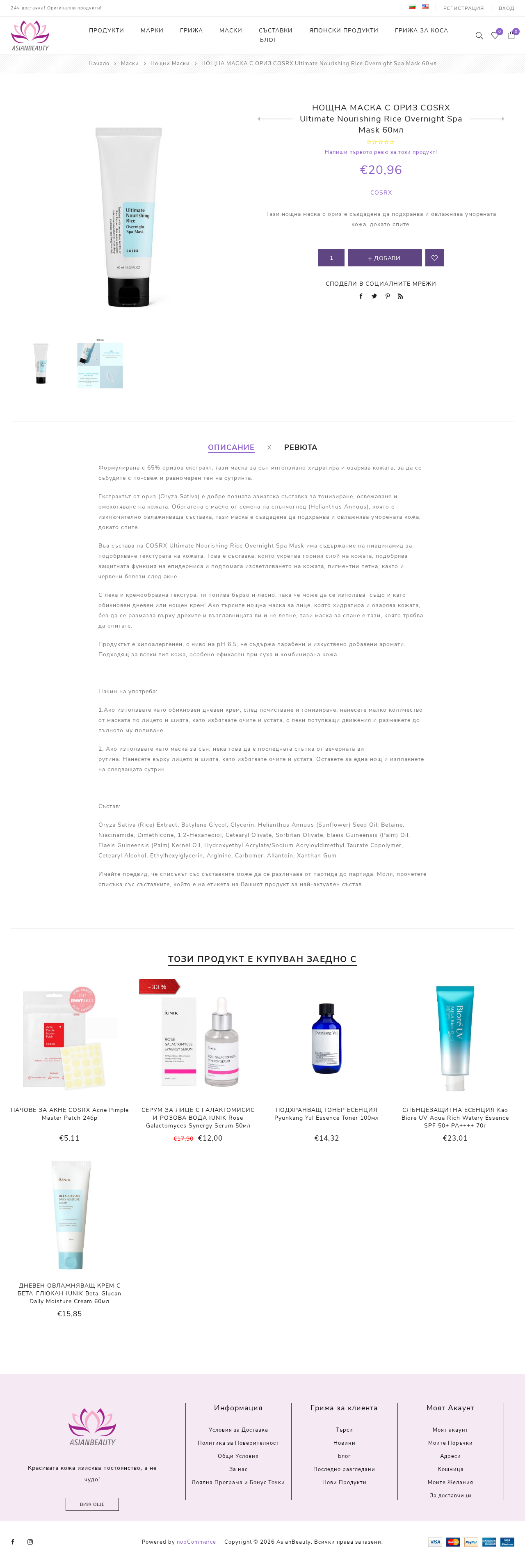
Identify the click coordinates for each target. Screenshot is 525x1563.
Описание (231, 447)
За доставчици (451, 1495)
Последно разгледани (344, 1469)
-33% (157, 987)
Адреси (450, 1456)
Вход (506, 8)
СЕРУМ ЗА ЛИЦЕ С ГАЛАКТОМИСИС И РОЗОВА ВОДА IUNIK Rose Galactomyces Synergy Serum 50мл (198, 1118)
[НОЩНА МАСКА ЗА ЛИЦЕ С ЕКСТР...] (487, 119)
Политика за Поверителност (238, 1443)
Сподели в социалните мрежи (381, 284)
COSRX (381, 193)
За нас (238, 1469)
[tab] (231, 447)
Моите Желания (450, 1482)
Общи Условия (238, 1456)
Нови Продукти (344, 1482)
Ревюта (300, 447)
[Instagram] (30, 1542)
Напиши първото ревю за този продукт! (381, 152)
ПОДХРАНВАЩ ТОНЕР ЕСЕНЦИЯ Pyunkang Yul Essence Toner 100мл (326, 1114)
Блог (344, 1456)
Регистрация (463, 8)
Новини (344, 1443)
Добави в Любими (69, 1038)
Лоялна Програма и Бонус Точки (238, 1482)
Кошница (451, 1469)
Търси (344, 1430)
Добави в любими (434, 257)
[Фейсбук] (13, 1542)
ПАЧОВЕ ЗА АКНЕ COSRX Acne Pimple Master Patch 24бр (70, 1114)
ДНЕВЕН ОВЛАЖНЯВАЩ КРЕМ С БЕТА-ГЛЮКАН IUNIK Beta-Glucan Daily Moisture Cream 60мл (69, 1293)
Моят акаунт (450, 1430)
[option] (41, 363)
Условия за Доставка (238, 1430)
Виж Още (92, 1504)
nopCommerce (196, 1542)
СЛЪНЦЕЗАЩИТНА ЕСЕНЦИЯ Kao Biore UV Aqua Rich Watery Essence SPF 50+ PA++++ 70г (455, 1118)
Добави (86, 1038)
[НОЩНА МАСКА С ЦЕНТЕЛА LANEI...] (275, 119)
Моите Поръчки (450, 1443)
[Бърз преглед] (53, 1039)
